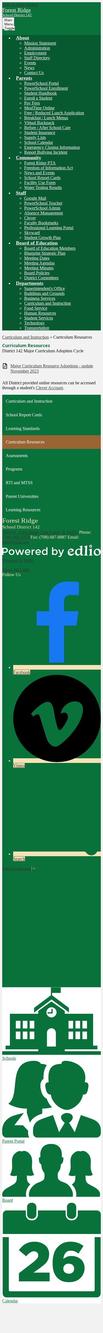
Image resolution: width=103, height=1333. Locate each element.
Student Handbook (40, 93)
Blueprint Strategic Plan (44, 253)
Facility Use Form (39, 182)
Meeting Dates (36, 258)
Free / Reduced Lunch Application (54, 113)
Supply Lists (35, 137)
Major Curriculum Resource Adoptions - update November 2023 (51, 368)
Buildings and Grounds (44, 293)
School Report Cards (42, 177)
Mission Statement (40, 43)
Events (30, 62)
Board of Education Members (50, 248)
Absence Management (43, 213)
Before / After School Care (47, 127)
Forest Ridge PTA (40, 163)
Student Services (38, 318)
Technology (34, 323)
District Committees (41, 277)
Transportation (36, 328)
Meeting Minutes (39, 268)
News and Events (39, 172)
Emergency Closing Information (52, 147)
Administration (37, 48)
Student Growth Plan (42, 237)
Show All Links (16, 569)
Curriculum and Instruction (47, 303)
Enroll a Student (38, 98)
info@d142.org (15, 542)
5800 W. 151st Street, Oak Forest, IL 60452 (40, 532)
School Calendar (38, 142)
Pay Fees (32, 103)
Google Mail (35, 198)
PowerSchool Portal (41, 83)
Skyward (32, 232)
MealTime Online (39, 108)
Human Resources (40, 313)
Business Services (39, 298)
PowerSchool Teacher (43, 203)
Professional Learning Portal (48, 227)
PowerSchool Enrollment (46, 88)
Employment (35, 53)
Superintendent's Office (44, 288)
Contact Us (34, 72)
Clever (30, 218)
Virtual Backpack (39, 122)
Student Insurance (39, 132)
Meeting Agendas (39, 263)
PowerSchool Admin (42, 208)
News (29, 67)
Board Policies (36, 273)
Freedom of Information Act (48, 167)
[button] (22, 37)
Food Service (35, 308)
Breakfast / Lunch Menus (46, 117)
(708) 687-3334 (16, 537)
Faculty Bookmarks (41, 222)
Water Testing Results (43, 187)
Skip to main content (20, 4)
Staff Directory (37, 58)
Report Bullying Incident (45, 152)
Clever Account (49, 387)
